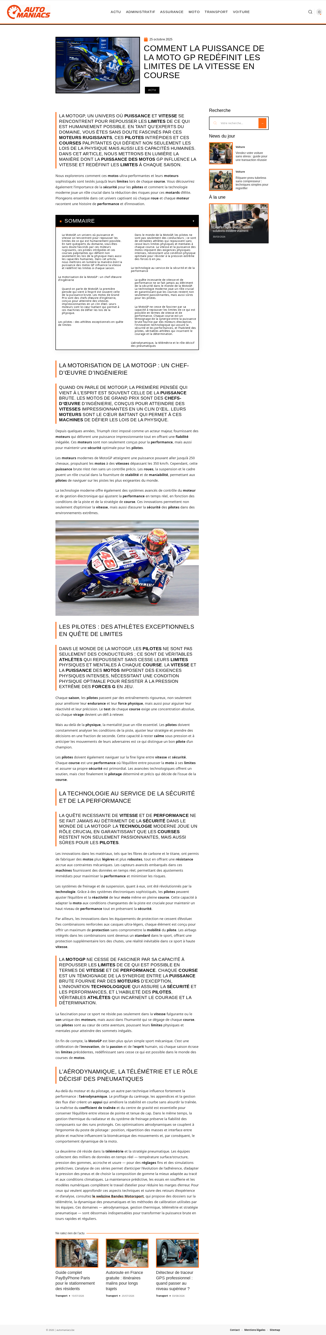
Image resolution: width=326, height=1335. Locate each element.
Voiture (240, 147)
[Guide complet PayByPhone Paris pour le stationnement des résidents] (77, 1253)
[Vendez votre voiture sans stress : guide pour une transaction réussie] (220, 153)
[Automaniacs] (28, 12)
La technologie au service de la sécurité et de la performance (163, 269)
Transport (61, 1295)
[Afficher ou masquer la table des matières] (145, 221)
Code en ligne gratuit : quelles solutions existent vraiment (233, 229)
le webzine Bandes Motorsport (118, 1196)
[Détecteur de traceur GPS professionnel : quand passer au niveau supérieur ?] (177, 1253)
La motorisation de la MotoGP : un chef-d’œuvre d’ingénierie (89, 278)
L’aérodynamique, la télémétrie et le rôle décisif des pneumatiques (163, 344)
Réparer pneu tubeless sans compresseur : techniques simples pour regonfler (252, 183)
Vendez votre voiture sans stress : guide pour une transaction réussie (251, 156)
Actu (152, 90)
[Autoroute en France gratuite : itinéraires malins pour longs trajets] (127, 1253)
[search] (310, 12)
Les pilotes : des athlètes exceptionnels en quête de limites (90, 323)
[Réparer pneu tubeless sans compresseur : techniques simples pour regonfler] (220, 180)
